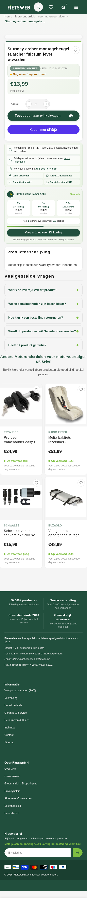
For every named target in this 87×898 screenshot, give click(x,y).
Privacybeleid (12, 791)
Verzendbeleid (12, 805)
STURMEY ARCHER (25, 68)
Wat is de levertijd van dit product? (43, 290)
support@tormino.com (32, 648)
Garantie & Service (15, 712)
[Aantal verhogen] (46, 104)
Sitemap (9, 742)
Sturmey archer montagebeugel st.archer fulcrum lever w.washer (25, 21)
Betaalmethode (13, 705)
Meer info (75, 194)
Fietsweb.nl (20, 874)
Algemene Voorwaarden (18, 798)
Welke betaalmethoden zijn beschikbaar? (43, 304)
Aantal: (15, 103)
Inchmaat (9, 727)
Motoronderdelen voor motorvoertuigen (40, 16)
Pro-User (11, 432)
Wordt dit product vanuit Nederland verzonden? (43, 331)
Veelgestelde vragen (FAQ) (20, 690)
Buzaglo (55, 525)
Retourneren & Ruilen (16, 720)
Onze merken (12, 776)
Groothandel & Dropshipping (20, 783)
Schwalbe (11, 525)
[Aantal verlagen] (29, 104)
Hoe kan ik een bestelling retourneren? (43, 317)
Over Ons (10, 768)
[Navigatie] (76, 7)
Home (8, 16)
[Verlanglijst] (51, 7)
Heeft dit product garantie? (43, 345)
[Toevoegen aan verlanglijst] (76, 50)
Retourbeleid (11, 813)
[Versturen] (78, 852)
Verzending (10, 697)
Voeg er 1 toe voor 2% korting (43, 232)
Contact (9, 734)
